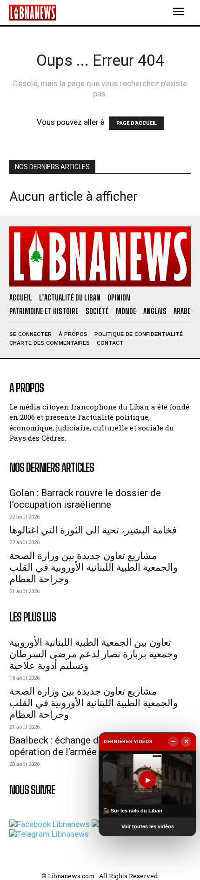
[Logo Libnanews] (32, 12)
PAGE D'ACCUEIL (136, 123)
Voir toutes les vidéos (147, 826)
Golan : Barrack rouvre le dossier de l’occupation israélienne (85, 498)
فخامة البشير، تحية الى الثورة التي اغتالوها (93, 530)
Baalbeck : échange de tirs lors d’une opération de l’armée (87, 746)
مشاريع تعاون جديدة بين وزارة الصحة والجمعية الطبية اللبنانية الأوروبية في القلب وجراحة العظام (93, 567)
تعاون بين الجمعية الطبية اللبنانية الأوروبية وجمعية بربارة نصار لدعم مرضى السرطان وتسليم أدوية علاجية (93, 654)
